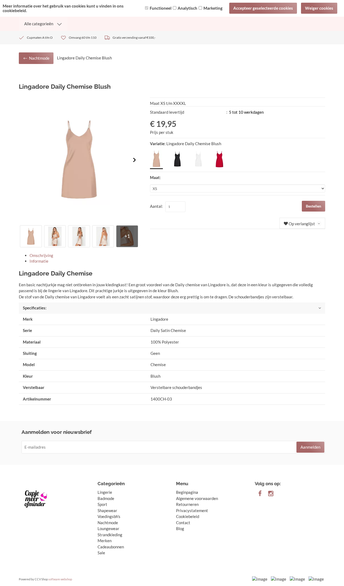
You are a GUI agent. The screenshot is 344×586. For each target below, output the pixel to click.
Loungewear (108, 528)
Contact (183, 522)
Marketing (213, 8)
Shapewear (107, 510)
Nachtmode (108, 522)
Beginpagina (187, 492)
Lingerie (105, 492)
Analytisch (187, 8)
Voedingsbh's (109, 516)
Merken (105, 540)
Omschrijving (41, 255)
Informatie (39, 261)
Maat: (155, 177)
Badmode (106, 498)
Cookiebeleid (187, 516)
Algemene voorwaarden (197, 498)
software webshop (60, 579)
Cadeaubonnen (111, 546)
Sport (102, 504)
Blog (180, 528)
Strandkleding (110, 534)
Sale (101, 552)
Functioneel (160, 8)
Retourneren (187, 504)
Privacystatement (192, 510)
